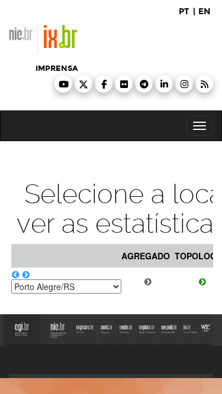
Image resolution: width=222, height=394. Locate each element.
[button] (63, 84)
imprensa (57, 68)
